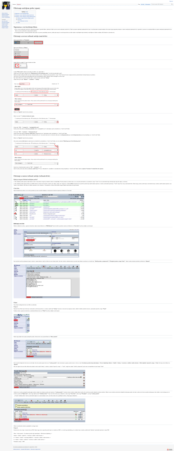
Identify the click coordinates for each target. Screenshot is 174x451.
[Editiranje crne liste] (46, 243)
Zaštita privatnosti (16, 449)
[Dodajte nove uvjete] (36, 120)
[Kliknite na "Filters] (21, 53)
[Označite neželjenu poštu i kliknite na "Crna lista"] (49, 206)
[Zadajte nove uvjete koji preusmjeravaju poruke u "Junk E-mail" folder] (37, 153)
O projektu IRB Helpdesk (25, 449)
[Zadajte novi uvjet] (37, 96)
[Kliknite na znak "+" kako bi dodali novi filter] (20, 65)
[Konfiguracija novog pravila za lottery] (49, 379)
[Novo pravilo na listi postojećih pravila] (49, 410)
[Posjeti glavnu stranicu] (6, 5)
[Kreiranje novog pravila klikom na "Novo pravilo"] (32, 349)
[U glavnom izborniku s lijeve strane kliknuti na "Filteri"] (21, 323)
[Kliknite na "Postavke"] (28, 42)
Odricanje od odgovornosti (35, 449)
